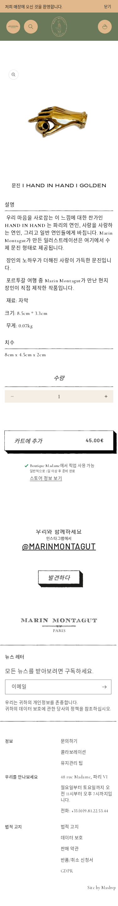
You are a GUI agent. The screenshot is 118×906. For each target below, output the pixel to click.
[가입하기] (104, 687)
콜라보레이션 (74, 752)
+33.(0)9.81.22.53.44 (90, 810)
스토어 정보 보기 (46, 478)
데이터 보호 (72, 837)
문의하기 (69, 741)
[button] (13, 27)
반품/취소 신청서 (77, 860)
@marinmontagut (59, 546)
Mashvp (108, 887)
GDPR (67, 871)
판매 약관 (70, 848)
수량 (59, 378)
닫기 (107, 7)
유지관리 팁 (72, 763)
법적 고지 (70, 826)
